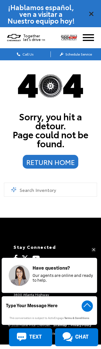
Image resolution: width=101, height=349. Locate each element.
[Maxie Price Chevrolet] (71, 38)
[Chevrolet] (14, 37)
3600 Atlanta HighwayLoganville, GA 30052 (31, 296)
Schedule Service (78, 54)
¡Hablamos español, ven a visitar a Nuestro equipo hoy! (41, 13)
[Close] (91, 13)
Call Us (28, 54)
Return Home (50, 162)
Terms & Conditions (76, 318)
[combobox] (50, 190)
